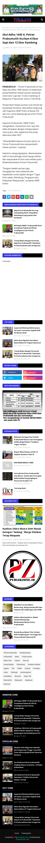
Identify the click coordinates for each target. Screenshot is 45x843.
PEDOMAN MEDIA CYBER (23, 462)
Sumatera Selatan (34, 664)
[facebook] (12, 372)
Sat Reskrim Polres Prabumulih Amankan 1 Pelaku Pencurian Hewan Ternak (27, 777)
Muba (17, 657)
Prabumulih (8, 657)
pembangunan (25, 672)
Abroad (25, 660)
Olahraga (14, 672)
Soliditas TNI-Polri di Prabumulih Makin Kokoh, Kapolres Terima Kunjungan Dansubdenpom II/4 (27, 730)
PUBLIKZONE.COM (22, 839)
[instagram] (32, 372)
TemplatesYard (23, 837)
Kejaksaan (28, 680)
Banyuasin (18, 680)
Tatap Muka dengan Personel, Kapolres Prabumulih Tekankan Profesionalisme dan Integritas (27, 243)
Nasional (7, 684)
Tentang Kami (20, 488)
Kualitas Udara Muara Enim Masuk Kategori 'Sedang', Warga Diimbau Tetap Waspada (21, 532)
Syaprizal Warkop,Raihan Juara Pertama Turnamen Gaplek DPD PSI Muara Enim (27, 330)
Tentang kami (26, 833)
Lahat (6, 672)
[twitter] (12, 378)
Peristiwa (36, 668)
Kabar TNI (27, 676)
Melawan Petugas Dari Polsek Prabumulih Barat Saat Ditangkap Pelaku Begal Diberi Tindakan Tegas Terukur (28, 441)
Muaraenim (8, 680)
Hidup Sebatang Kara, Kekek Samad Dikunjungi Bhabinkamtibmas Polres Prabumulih (26, 621)
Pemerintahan (9, 664)
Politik (19, 668)
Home (17, 833)
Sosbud (27, 668)
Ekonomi (18, 676)
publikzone (8, 48)
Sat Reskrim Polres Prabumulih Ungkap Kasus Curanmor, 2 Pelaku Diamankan (28, 764)
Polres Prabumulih (16, 27)
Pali (13, 668)
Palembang (21, 664)
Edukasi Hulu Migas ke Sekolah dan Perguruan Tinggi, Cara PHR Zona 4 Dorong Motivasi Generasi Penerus (28, 751)
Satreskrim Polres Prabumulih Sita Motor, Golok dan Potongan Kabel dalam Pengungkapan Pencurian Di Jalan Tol (28, 477)
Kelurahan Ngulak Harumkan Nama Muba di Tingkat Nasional (27, 341)
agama (6, 668)
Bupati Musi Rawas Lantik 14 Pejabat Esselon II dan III (26, 453)
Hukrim (17, 660)
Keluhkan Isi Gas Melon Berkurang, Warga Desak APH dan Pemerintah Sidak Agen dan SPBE (28, 607)
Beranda (5, 27)
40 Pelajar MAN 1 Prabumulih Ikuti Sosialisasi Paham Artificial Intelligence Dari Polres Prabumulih (28, 229)
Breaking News (25, 653)
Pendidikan (8, 676)
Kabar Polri (8, 660)
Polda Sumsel (27, 657)
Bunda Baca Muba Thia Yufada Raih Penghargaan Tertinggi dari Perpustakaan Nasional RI (28, 634)
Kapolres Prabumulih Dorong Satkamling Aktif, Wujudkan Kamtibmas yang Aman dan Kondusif (26, 214)
